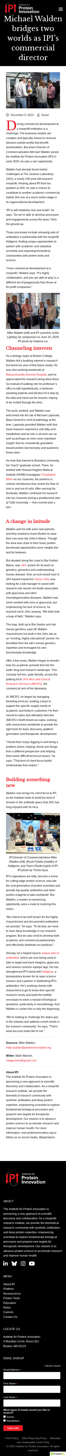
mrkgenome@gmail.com (21, 1060)
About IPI (9, 1284)
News (7, 1307)
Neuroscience (12, 1293)
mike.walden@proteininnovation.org (28, 1047)
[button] (61, 9)
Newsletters (13, 1420)
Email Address (12, 1369)
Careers (8, 1312)
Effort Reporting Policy (34, 1438)
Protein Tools (11, 1298)
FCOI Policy (11, 1438)
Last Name (10, 1397)
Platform (8, 1288)
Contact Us (10, 1316)
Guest (45, 114)
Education (9, 1302)
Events (10, 1416)
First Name (10, 1383)
